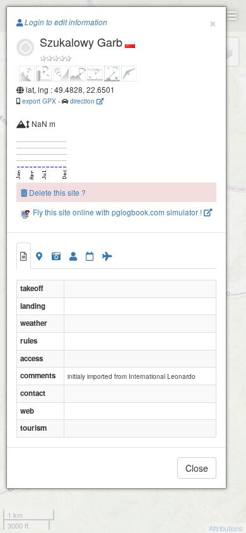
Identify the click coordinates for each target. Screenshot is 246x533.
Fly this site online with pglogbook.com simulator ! (117, 212)
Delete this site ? (56, 192)
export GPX (39, 100)
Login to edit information (65, 22)
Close (196, 468)
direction (83, 100)
